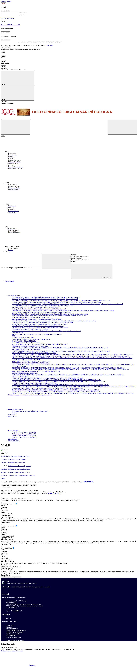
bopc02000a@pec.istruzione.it (26, 606)
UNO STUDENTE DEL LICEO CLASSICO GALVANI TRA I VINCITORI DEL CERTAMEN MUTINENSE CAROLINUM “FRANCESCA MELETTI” (60, 348)
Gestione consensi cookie (13, 637)
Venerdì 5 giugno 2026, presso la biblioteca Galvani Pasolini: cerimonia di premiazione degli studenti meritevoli (45, 299)
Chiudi (3, 56)
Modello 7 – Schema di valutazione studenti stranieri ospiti (18, 475)
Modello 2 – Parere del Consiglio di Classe (13, 459)
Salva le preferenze (15, 577)
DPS (13, 336)
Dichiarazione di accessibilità (14, 632)
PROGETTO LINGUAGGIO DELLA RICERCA (27, 342)
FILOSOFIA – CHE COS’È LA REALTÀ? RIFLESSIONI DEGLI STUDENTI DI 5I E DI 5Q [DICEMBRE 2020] (47, 388)
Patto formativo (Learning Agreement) (19, 466)
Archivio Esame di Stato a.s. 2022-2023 (24, 435)
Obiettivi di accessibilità (13, 634)
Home (73, 254)
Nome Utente (22, 13)
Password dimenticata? (7, 18)
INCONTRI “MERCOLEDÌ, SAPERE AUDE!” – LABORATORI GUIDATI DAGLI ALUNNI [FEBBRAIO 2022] (47, 378)
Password (21, 15)
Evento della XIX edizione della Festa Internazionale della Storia (31, 339)
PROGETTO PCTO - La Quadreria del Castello (26, 349)
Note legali (9, 627)
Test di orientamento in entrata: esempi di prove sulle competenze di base (29, 395)
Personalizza (5, 485)
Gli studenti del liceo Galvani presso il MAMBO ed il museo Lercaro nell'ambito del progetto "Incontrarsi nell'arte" (46, 297)
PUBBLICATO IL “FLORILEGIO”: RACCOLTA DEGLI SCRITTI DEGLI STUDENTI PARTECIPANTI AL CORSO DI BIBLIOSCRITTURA (56, 380)
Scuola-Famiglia (76, 258)
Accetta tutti (29, 485)
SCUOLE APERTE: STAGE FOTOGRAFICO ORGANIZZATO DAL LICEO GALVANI (40, 344)
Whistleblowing (10, 635)
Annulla (4, 103)
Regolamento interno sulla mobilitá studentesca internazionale (30, 411)
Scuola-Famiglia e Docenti (79, 256)
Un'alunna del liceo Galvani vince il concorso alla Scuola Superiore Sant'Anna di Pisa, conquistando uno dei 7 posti (46, 331)
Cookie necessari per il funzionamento (12, 498)
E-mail (20, 42)
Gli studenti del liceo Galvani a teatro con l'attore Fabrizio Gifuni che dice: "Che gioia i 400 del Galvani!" (43, 305)
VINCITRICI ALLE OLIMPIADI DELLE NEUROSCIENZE (31, 361)
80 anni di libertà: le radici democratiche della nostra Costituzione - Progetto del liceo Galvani (39, 324)
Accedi (3, 3)
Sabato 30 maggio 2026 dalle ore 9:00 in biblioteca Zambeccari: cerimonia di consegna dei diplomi (41, 312)
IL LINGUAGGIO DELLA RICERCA (24, 341)
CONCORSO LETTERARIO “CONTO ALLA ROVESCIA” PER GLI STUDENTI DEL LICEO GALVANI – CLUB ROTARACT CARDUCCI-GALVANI (60, 385)
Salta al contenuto (6, 1)
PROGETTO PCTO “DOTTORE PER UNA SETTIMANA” (30, 363)
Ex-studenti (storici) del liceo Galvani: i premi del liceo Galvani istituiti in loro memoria (37, 326)
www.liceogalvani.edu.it (8, 504)
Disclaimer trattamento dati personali (11, 651)
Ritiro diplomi (12, 439)
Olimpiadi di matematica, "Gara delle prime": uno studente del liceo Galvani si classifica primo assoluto (42, 322)
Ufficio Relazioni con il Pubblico (16, 630)
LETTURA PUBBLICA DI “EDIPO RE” (24, 373)
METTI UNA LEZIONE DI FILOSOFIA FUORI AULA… (30, 346)
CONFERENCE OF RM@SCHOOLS (24, 337)
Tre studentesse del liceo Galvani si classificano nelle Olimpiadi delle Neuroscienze (36, 334)
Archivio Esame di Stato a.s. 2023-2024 (24, 434)
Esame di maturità (13, 430)
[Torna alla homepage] (69, 112)
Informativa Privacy (12, 629)
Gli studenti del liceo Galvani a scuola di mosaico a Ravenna (30, 329)
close (3, 135)
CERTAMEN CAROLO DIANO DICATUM (26, 359)
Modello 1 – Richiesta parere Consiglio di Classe (15, 456)
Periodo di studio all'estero (79, 260)
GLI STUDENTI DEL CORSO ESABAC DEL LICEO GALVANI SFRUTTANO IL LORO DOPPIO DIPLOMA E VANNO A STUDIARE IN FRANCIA (59, 381)
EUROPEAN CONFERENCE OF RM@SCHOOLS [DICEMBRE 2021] (34, 383)
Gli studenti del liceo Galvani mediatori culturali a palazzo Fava (31, 317)
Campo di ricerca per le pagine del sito (12, 268)
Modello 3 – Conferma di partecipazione (13, 462)
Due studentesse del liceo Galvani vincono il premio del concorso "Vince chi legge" (37, 319)
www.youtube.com (6, 548)
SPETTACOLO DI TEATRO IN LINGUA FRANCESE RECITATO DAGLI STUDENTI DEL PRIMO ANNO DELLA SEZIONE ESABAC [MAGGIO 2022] (61, 351)
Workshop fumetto (17, 332)
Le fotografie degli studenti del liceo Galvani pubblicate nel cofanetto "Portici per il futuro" (39, 309)
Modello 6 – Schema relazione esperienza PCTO (15, 472)
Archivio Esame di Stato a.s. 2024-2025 (24, 432)
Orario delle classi (13, 441)
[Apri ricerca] (122, 127)
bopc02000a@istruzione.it (25, 604)
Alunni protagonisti (14, 295)
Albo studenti (12, 416)
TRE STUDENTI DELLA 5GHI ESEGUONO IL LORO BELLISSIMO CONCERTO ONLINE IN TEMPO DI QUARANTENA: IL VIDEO (55, 390)
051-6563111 (12, 602)
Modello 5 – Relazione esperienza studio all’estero (16, 469)
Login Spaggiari (49, 45)
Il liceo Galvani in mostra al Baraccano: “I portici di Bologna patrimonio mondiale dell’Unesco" (40, 327)
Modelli (14, 413)
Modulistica (11, 414)
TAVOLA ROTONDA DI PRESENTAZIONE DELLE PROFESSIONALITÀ (36, 371)
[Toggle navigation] (15, 127)
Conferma (10, 103)
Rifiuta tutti (16, 485)
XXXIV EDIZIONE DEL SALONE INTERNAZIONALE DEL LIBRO (34, 353)
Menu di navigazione (106, 277)
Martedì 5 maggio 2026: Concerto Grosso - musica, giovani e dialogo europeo (35, 307)
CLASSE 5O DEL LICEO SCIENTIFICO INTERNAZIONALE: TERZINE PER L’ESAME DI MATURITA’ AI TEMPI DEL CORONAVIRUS (56, 391)
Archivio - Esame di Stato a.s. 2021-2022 (24, 437)
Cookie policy (10, 625)
